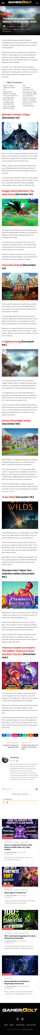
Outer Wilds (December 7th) (28, 89)
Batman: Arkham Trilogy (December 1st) (9, 87)
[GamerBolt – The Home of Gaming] (20, 3)
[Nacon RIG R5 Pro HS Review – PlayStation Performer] (20, 965)
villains (11, 491)
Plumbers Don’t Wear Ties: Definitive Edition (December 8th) (30, 94)
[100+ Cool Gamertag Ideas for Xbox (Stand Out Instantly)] (20, 920)
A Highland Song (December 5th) (8, 103)
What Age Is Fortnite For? (15, 893)
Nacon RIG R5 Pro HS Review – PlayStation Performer (17, 982)
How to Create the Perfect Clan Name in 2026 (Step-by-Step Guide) (18, 847)
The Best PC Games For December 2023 (11, 746)
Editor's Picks (8, 838)
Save (16, 735)
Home (6, 1025)
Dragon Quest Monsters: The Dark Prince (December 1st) (10, 94)
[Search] (37, 3)
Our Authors (31, 1025)
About (12, 1025)
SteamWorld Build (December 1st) (8, 99)
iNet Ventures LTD (27, 1029)
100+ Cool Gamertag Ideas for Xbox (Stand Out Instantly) (20, 937)
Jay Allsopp (11, 26)
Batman (5, 153)
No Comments (27, 29)
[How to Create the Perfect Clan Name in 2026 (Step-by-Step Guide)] (20, 829)
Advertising (20, 1025)
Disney (20, 469)
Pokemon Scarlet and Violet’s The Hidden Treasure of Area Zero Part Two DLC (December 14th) (30, 102)
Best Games (7, 14)
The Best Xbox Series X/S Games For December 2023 (29, 747)
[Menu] (3, 3)
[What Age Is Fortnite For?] (20, 877)
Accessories (7, 974)
